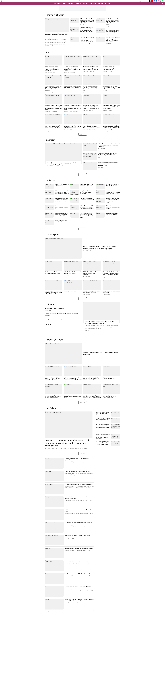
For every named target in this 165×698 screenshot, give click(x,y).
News (64, 3)
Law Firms (70, 3)
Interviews (85, 3)
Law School (93, 3)
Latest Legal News (57, 3)
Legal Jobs (100, 3)
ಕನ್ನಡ (109, 3)
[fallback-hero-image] (57, 25)
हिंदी (105, 3)
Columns (78, 3)
